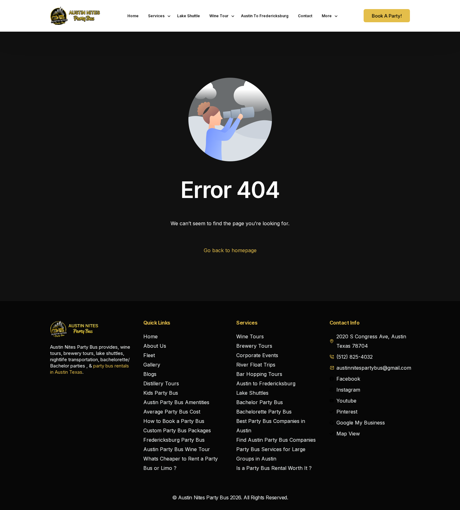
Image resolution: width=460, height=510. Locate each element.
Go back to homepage (230, 250)
